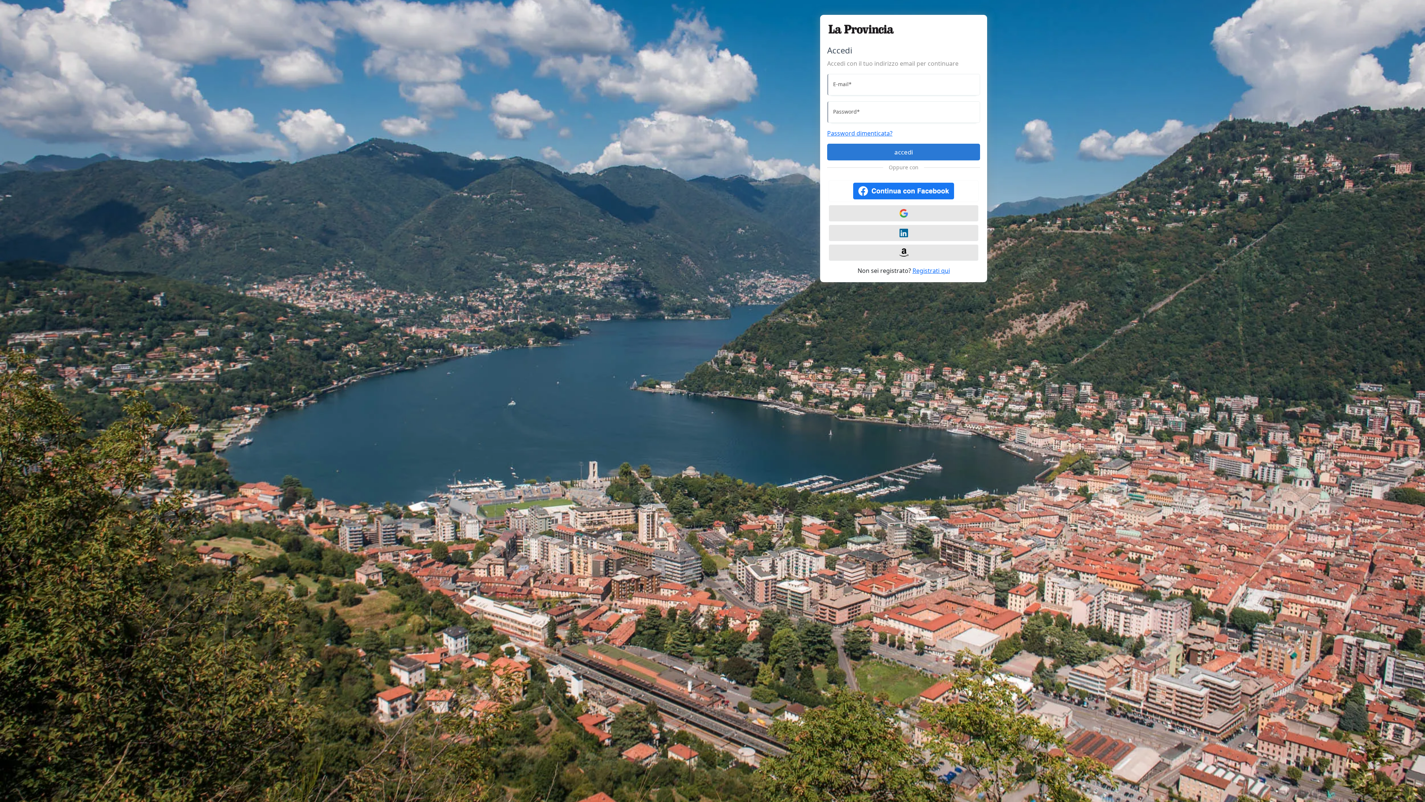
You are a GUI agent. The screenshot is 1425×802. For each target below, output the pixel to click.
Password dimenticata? (859, 133)
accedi (903, 152)
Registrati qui (931, 271)
